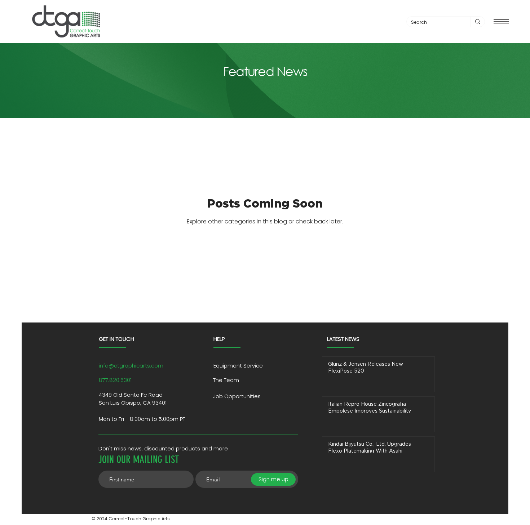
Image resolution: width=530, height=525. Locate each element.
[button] (501, 21)
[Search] (478, 22)
